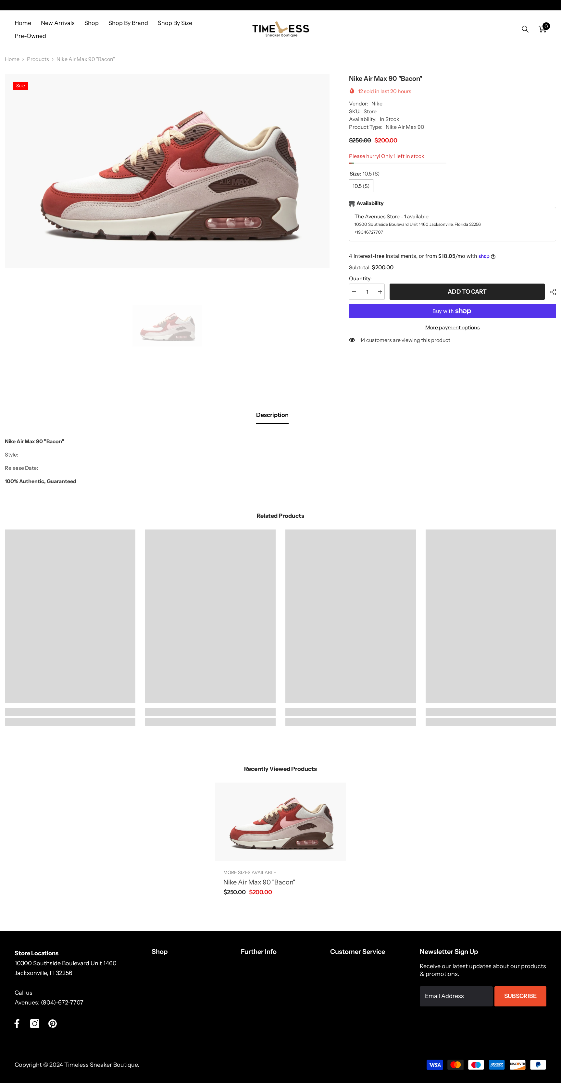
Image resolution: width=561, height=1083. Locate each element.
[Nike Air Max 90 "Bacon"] (280, 822)
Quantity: (360, 278)
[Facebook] (16, 1023)
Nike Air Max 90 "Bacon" (259, 882)
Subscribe (520, 996)
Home (12, 59)
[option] (167, 171)
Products (38, 59)
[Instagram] (34, 1023)
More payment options (452, 327)
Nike (376, 103)
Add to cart (467, 291)
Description (272, 415)
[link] (70, 712)
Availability (370, 203)
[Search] (525, 29)
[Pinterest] (52, 1023)
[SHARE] (550, 292)
